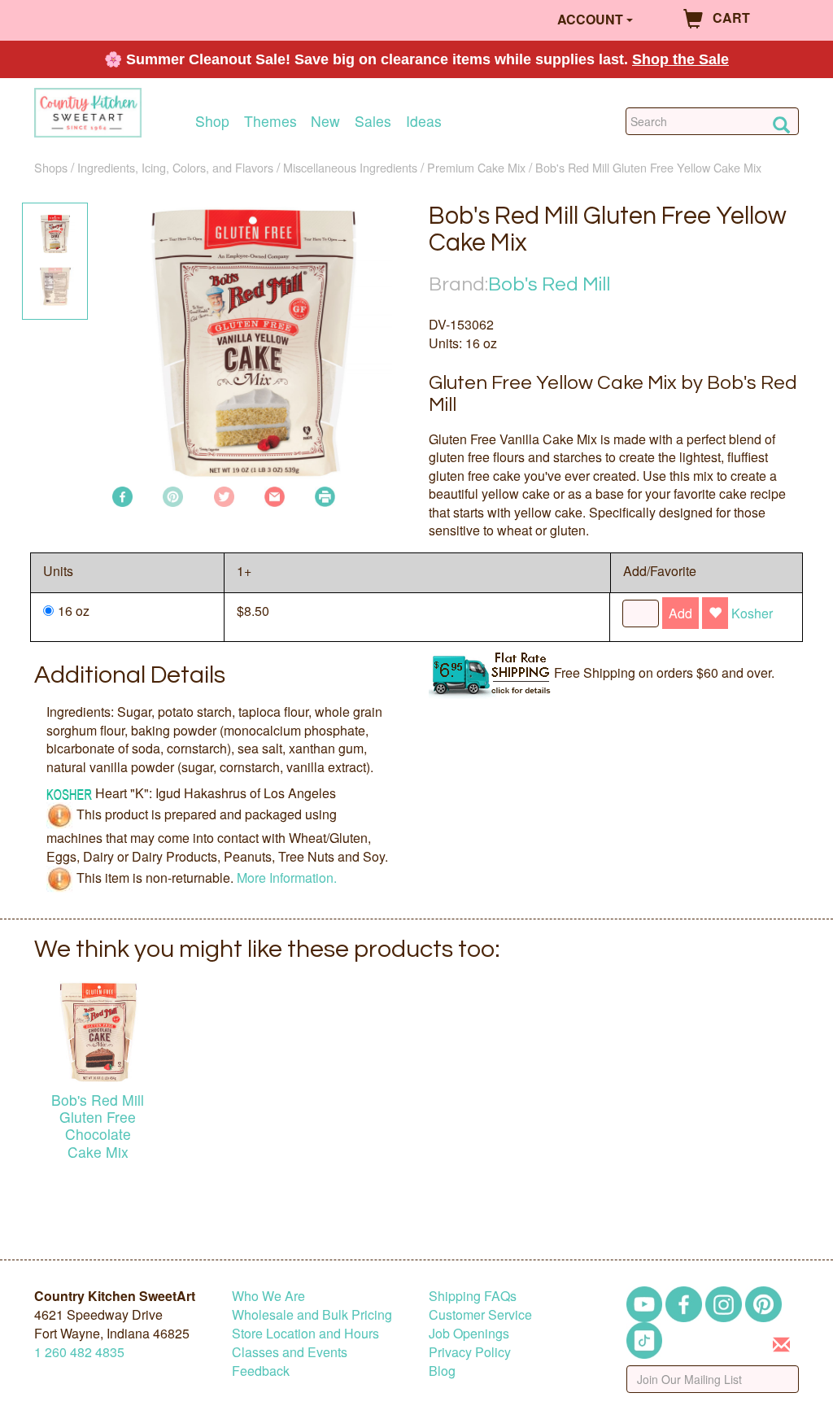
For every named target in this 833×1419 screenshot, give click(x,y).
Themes (270, 121)
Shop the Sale (680, 59)
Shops (51, 167)
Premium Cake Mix (476, 167)
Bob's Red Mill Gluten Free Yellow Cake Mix (648, 167)
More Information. (287, 877)
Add (680, 613)
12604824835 (79, 1352)
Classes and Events (289, 1352)
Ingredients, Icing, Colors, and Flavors (175, 167)
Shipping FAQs (473, 1295)
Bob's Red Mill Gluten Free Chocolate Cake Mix (97, 1125)
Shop (212, 121)
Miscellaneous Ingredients (350, 167)
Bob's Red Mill (549, 284)
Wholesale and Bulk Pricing (312, 1314)
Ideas (424, 121)
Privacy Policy (470, 1352)
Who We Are (268, 1295)
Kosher (752, 613)
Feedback (261, 1370)
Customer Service (480, 1314)
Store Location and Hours (305, 1333)
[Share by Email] (274, 495)
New (325, 121)
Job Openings (469, 1333)
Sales (373, 121)
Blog (442, 1370)
